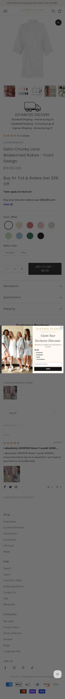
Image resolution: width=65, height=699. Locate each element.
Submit (48, 369)
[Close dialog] (61, 327)
